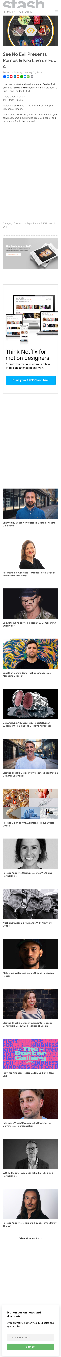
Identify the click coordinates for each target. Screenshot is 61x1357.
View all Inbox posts (30, 1238)
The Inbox (19, 223)
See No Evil (49, 84)
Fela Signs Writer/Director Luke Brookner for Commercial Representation (27, 1124)
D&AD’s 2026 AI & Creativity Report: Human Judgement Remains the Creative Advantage (27, 724)
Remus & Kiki (20, 87)
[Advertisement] (30, 177)
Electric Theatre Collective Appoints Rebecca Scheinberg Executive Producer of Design (27, 1024)
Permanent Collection (17, 11)
